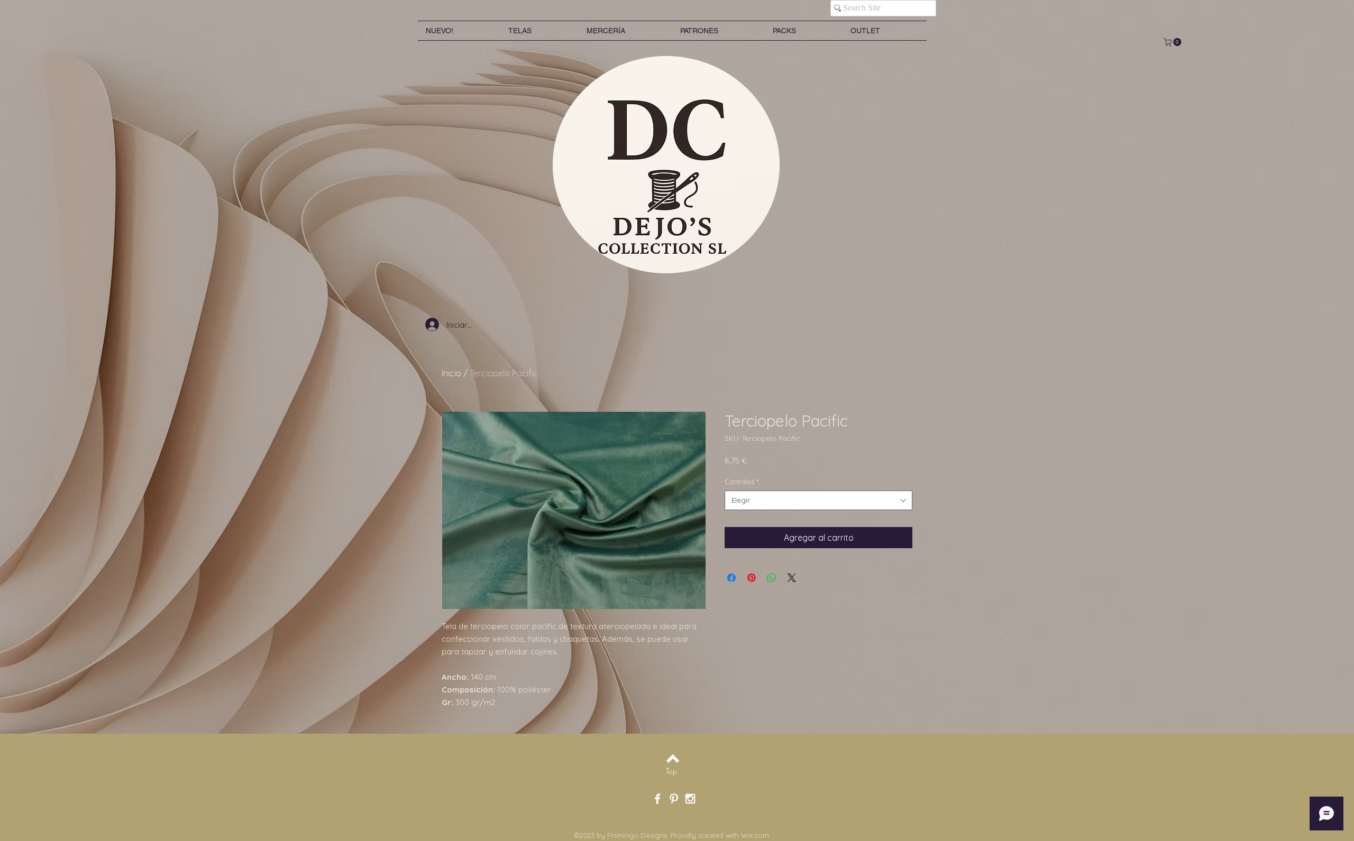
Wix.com (755, 835)
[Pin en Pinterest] (751, 577)
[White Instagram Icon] (690, 799)
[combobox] (818, 500)
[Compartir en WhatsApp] (771, 577)
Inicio (451, 373)
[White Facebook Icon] (657, 799)
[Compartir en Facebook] (731, 577)
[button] (1173, 42)
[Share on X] (791, 577)
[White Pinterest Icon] (674, 799)
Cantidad (741, 481)
